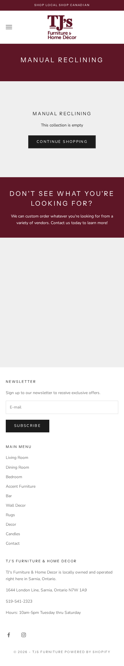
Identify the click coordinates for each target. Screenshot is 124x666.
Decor (11, 524)
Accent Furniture (20, 486)
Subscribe (27, 425)
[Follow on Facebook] (9, 635)
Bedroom (14, 477)
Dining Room (17, 467)
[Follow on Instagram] (24, 635)
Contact (13, 543)
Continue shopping (62, 141)
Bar (9, 496)
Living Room (17, 457)
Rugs (10, 515)
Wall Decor (16, 505)
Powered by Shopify (87, 652)
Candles (13, 534)
